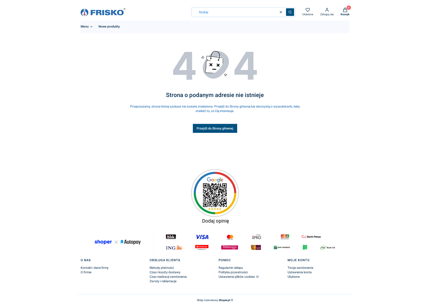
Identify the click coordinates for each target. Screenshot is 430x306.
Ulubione (294, 276)
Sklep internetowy (213, 300)
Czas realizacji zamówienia (168, 276)
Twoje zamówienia (300, 267)
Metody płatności (162, 267)
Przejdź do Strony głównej (215, 128)
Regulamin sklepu (231, 267)
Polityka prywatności (233, 272)
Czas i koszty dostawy (165, 272)
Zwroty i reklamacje (163, 281)
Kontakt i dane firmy (95, 267)
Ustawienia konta (300, 272)
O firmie (86, 272)
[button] (290, 12)
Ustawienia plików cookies (237, 276)
